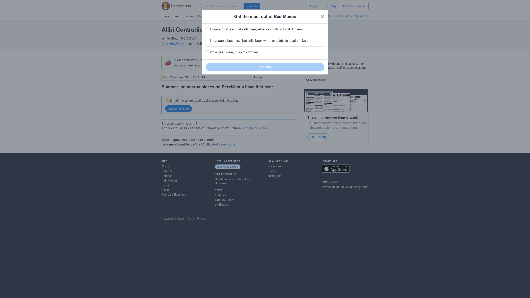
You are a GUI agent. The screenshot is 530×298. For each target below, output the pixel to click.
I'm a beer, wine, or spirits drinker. (234, 52)
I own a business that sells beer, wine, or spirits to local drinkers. (257, 29)
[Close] (322, 16)
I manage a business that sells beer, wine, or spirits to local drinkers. (259, 40)
